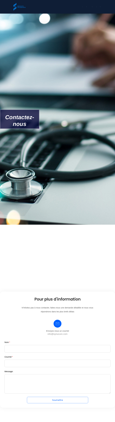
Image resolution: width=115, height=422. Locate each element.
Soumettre (57, 400)
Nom (6, 342)
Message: (8, 371)
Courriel (8, 357)
